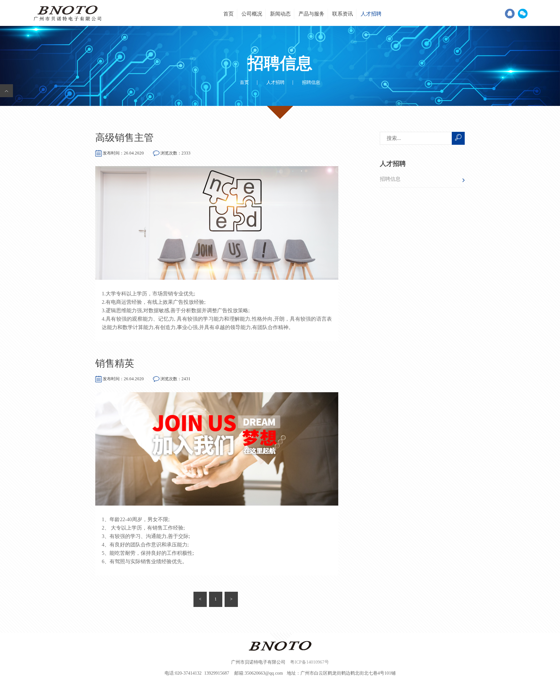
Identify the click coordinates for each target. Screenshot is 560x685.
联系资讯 (342, 14)
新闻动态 (280, 14)
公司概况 (251, 14)
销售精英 (114, 363)
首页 (228, 14)
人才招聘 (371, 14)
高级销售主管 (124, 137)
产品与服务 (311, 14)
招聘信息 (390, 179)
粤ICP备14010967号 (309, 662)
